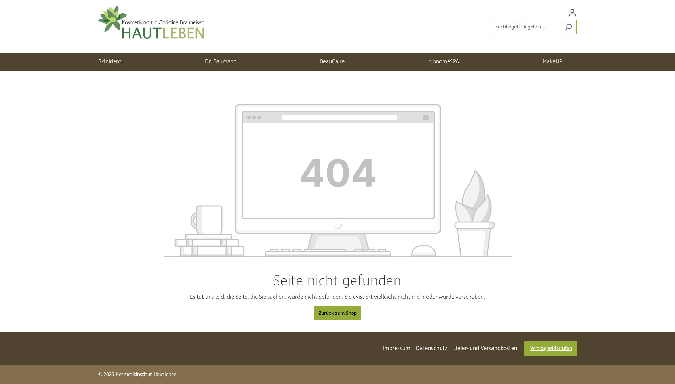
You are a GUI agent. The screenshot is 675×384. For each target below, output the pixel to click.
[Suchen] (568, 27)
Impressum (396, 348)
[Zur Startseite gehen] (151, 22)
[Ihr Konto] (572, 13)
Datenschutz (432, 348)
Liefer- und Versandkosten (485, 348)
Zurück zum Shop (338, 313)
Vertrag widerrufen (551, 348)
